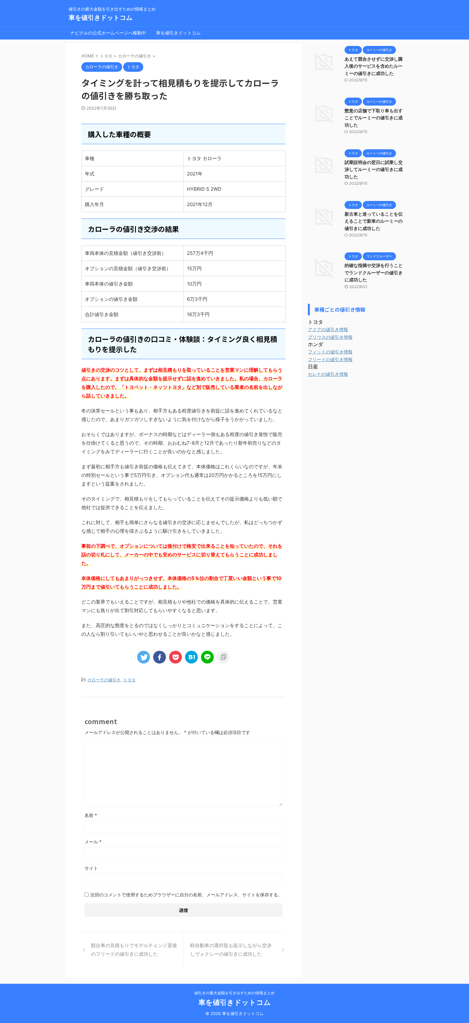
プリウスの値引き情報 (330, 337)
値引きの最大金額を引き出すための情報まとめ (234, 992)
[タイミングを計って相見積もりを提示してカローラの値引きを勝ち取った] (191, 657)
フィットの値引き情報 (330, 351)
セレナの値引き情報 (328, 374)
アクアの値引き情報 (328, 329)
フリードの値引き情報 (330, 359)
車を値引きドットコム (100, 17)
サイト (91, 868)
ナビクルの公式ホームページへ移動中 (108, 32)
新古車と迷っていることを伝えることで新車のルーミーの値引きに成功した (374, 221)
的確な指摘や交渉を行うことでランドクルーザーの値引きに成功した (374, 272)
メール (93, 841)
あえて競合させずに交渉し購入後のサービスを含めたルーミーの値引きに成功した (374, 66)
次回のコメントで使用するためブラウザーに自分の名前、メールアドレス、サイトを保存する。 (186, 894)
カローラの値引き (104, 679)
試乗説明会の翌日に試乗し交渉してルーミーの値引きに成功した (374, 169)
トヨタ (129, 679)
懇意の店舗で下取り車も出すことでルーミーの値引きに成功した (374, 118)
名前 (91, 815)
